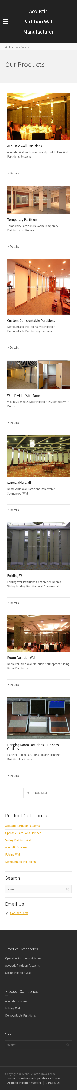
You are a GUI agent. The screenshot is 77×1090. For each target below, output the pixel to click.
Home (11, 1078)
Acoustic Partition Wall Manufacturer (38, 21)
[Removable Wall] (38, 456)
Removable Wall (19, 483)
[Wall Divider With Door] (38, 375)
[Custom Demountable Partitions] (38, 286)
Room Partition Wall (21, 657)
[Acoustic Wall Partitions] (38, 116)
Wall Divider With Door (23, 395)
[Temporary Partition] (38, 200)
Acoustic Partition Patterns (22, 826)
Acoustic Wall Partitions (24, 146)
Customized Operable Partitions (39, 1078)
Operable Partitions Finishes (23, 833)
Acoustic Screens (16, 847)
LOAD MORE (41, 793)
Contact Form (19, 913)
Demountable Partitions (20, 862)
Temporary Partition (22, 219)
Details (14, 173)
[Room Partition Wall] (38, 633)
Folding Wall (16, 575)
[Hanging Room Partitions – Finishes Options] (38, 718)
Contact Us (53, 1083)
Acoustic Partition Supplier (24, 1083)
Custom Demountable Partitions (31, 320)
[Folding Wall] (38, 546)
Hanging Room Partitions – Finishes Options (33, 747)
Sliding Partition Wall (18, 840)
